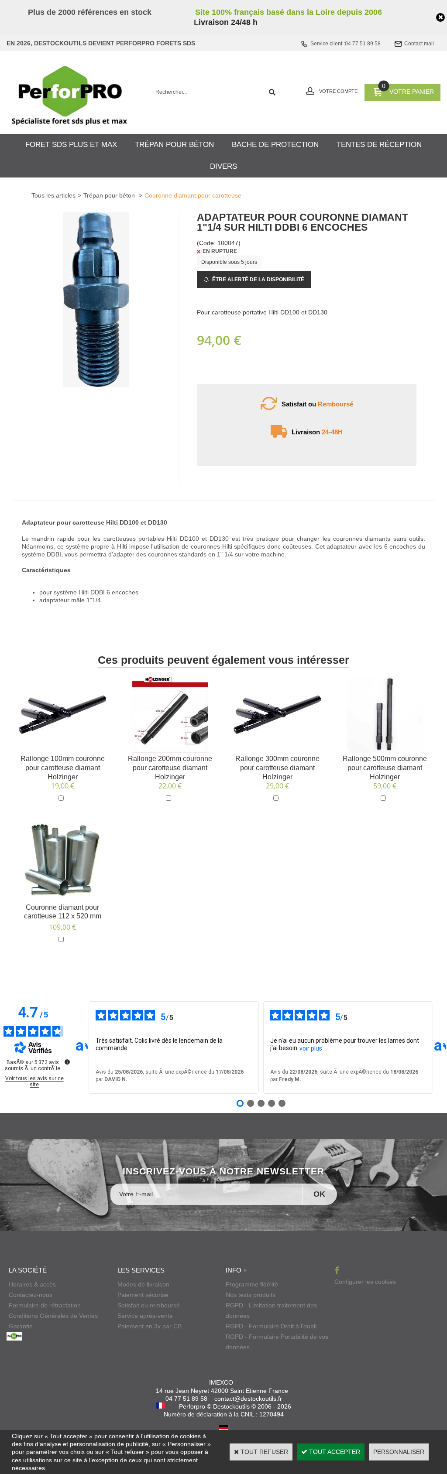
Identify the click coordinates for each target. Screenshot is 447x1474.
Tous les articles (53, 195)
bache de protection (275, 144)
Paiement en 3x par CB (149, 1326)
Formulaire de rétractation (45, 1305)
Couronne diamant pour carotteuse (192, 195)
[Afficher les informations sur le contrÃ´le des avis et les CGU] (67, 1061)
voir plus (310, 1048)
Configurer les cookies (365, 1281)
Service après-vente (145, 1315)
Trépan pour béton (174, 144)
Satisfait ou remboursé (148, 1305)
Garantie (21, 1326)
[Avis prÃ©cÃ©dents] (82, 1047)
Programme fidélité (252, 1284)
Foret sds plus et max (71, 144)
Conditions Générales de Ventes (53, 1315)
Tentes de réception (379, 144)
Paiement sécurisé (142, 1294)
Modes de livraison (143, 1284)
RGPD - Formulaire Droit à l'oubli (271, 1326)
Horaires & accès (32, 1284)
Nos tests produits (250, 1294)
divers (223, 166)
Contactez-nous (30, 1294)
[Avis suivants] (440, 1047)
